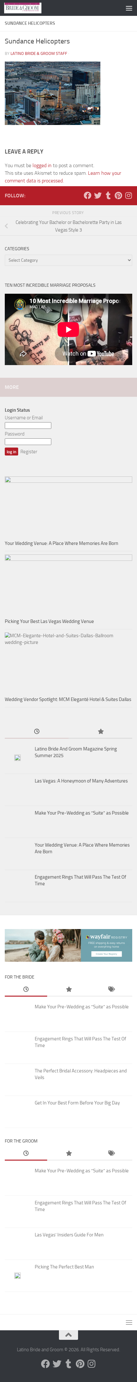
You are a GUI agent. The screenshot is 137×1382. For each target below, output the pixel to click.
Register (28, 452)
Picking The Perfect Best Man (64, 1267)
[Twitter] (98, 195)
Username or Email (24, 418)
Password (15, 434)
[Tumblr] (108, 195)
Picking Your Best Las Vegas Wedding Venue (49, 621)
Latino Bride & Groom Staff (39, 53)
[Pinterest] (118, 195)
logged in (42, 165)
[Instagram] (128, 195)
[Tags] (111, 990)
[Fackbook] (87, 195)
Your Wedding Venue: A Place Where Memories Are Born (61, 543)
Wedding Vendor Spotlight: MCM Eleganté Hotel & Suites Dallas (68, 699)
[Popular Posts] (100, 732)
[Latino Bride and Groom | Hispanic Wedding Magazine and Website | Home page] (29, 8)
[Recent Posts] (36, 732)
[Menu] (129, 8)
